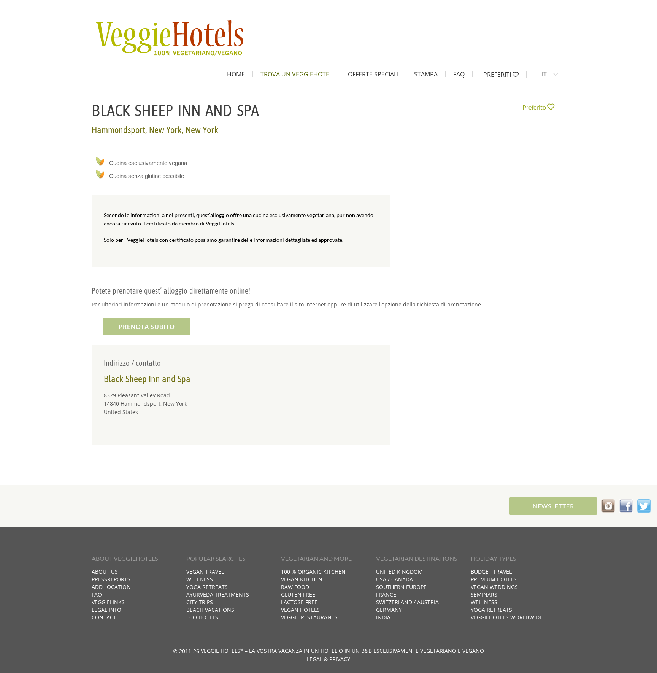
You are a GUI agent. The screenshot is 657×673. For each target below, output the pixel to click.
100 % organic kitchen (313, 571)
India (383, 617)
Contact (104, 617)
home (236, 74)
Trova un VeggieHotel (296, 74)
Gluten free (298, 594)
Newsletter (553, 506)
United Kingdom (399, 571)
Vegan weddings (494, 586)
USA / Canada (394, 579)
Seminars (484, 594)
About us (105, 571)
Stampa (426, 74)
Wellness (199, 579)
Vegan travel (205, 571)
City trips (199, 602)
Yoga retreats (207, 586)
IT (544, 74)
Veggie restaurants (309, 617)
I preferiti (496, 74)
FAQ (459, 74)
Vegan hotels (300, 609)
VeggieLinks (108, 602)
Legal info (106, 609)
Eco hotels (202, 617)
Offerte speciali (373, 74)
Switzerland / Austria (407, 602)
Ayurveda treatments (217, 594)
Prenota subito (147, 326)
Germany (389, 609)
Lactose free (299, 602)
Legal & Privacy (328, 659)
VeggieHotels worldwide (507, 617)
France (386, 594)
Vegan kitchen (301, 579)
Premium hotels (494, 579)
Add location (111, 586)
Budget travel (491, 571)
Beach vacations (210, 609)
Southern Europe (401, 586)
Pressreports (111, 579)
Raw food (295, 586)
